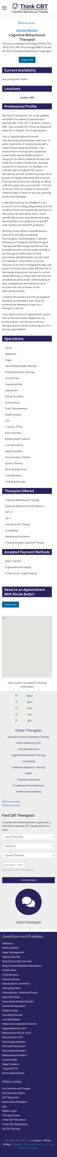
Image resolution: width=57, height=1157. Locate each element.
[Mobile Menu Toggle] (4, 8)
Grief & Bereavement (13, 1006)
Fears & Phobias (11, 997)
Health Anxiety (10, 1010)
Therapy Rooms (11, 1115)
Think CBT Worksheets (15, 1124)
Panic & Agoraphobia (13, 1041)
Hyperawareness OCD (14, 1028)
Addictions (7, 943)
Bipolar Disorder (11, 956)
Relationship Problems (14, 1055)
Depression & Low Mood (15, 983)
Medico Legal (9, 1110)
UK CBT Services (11, 1128)
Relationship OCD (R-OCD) (16, 1032)
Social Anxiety (9, 1059)
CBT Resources (10, 1097)
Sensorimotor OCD (12, 1037)
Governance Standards (14, 1101)
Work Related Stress (13, 1073)
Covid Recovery (10, 974)
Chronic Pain (9, 970)
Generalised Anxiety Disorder (18, 1001)
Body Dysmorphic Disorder (17, 961)
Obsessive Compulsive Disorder (19, 1023)
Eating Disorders (11, 988)
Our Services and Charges (16, 1088)
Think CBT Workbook (14, 1119)
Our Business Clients (13, 1093)
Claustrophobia (10, 979)
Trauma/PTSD (10, 1068)
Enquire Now (27, 59)
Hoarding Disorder (12, 1014)
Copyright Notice (34, 1144)
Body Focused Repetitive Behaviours (22, 965)
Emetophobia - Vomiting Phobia (19, 992)
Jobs (4, 1106)
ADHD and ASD (10, 947)
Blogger (17, 1144)
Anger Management (13, 952)
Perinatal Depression (13, 1046)
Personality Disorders (14, 1050)
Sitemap (33, 1148)
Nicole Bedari (27, 30)
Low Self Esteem (11, 1019)
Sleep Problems (10, 1064)
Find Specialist (28, 880)
